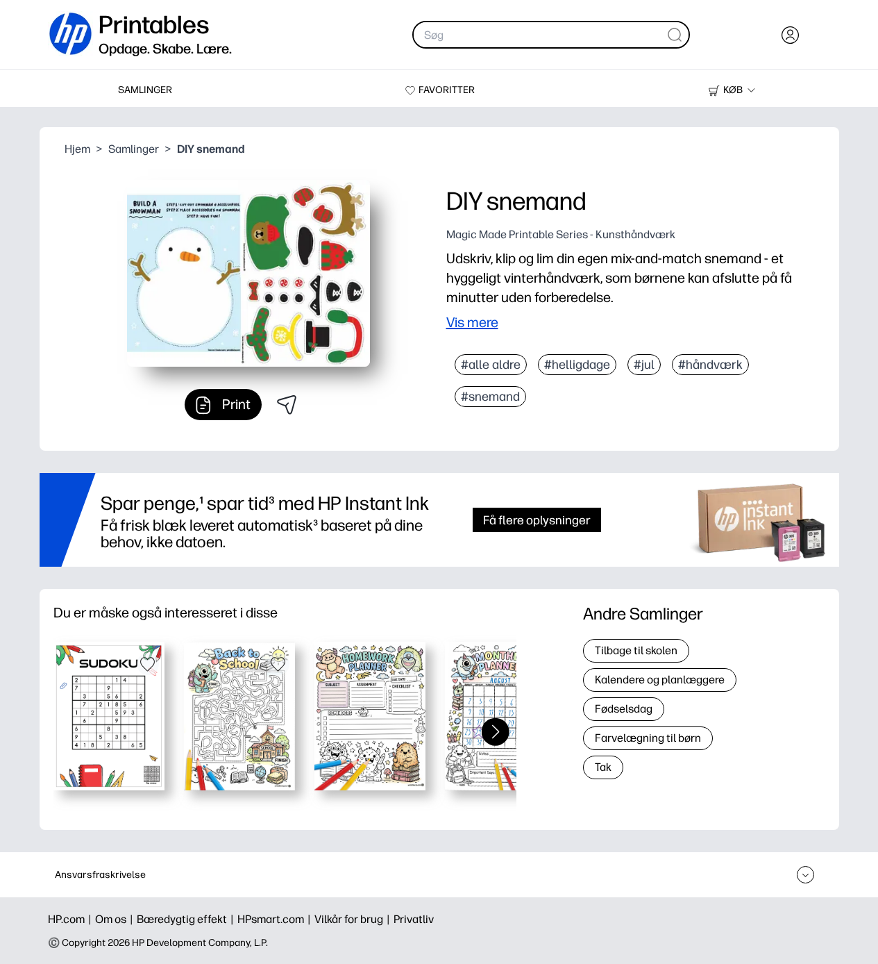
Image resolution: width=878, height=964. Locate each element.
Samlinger (133, 149)
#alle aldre (491, 364)
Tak (603, 767)
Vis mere (472, 322)
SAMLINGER (145, 90)
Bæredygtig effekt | (187, 919)
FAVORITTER (447, 90)
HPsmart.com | (275, 919)
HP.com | (71, 919)
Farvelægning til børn (648, 738)
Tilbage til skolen (636, 650)
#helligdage (577, 364)
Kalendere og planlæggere (660, 679)
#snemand (490, 396)
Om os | (116, 919)
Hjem (77, 149)
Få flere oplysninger (537, 520)
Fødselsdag (623, 708)
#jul (644, 364)
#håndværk (710, 364)
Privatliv (414, 919)
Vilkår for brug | (354, 919)
